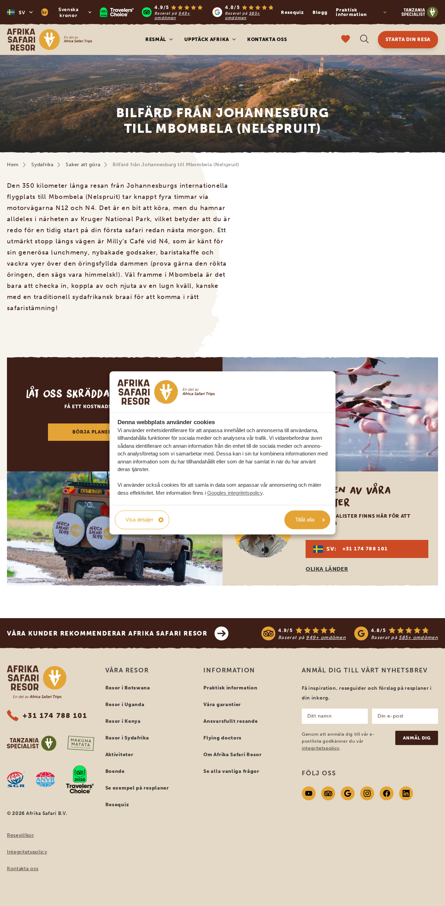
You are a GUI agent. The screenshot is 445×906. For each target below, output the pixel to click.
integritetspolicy (321, 748)
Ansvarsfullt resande (230, 721)
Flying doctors (222, 738)
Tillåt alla (304, 520)
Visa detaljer (139, 520)
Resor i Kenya (123, 721)
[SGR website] (16, 779)
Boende (115, 771)
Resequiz (292, 12)
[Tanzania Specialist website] (31, 743)
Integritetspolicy (27, 852)
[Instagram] (367, 793)
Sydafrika (42, 165)
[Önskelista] (345, 40)
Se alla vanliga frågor (231, 771)
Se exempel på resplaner (137, 788)
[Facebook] (387, 793)
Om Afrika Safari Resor (232, 755)
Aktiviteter (119, 755)
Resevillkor (20, 835)
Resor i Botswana (127, 688)
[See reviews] (349, 633)
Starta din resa (408, 39)
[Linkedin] (406, 793)
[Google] (348, 793)
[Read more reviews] (187, 12)
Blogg (320, 12)
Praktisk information (230, 688)
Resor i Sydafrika (127, 738)
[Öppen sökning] (364, 40)
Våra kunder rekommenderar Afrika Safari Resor (107, 633)
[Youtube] (309, 793)
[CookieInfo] (166, 392)
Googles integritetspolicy (234, 493)
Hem (13, 165)
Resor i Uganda (125, 704)
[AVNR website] (45, 779)
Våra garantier (222, 704)
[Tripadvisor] (328, 793)
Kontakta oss (267, 39)
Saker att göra (83, 165)
